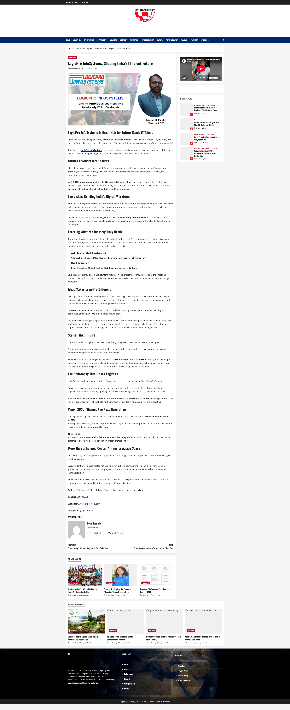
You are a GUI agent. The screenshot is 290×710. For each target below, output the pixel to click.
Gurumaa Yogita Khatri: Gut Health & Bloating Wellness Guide (83, 638)
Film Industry (210, 105)
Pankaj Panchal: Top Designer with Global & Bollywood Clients (186, 124)
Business (113, 40)
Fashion (184, 40)
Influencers (128, 674)
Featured (194, 40)
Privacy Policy (183, 670)
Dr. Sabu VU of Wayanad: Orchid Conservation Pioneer (120, 638)
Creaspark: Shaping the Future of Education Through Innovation (117, 590)
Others (204, 40)
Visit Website (96, 533)
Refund (181, 675)
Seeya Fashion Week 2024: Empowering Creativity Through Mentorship (186, 153)
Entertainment (172, 40)
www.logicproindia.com (88, 503)
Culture (123, 40)
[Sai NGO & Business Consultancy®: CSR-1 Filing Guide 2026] (203, 621)
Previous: (89, 546)
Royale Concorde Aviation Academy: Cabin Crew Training (163, 638)
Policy (186, 675)
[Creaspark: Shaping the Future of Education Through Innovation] (121, 575)
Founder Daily (145, 28)
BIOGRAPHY (101, 40)
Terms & (181, 680)
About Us (77, 40)
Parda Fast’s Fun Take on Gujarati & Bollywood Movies (186, 139)
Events (160, 40)
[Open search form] (223, 40)
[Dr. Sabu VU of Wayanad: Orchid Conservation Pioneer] (125, 621)
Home (68, 40)
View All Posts (115, 533)
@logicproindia (87, 510)
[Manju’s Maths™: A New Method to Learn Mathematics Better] (85, 575)
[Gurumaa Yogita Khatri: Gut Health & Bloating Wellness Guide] (86, 621)
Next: (153, 546)
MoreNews (153, 701)
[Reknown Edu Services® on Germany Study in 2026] (156, 575)
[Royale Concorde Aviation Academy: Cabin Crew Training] (164, 621)
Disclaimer (182, 666)
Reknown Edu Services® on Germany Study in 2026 (155, 590)
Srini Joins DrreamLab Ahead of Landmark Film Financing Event (186, 109)
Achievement (89, 40)
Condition (187, 680)
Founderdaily (75, 68)
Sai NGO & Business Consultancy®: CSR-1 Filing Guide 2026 (202, 638)
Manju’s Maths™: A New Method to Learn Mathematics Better (82, 590)
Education (134, 40)
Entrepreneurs (148, 40)
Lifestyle (215, 148)
